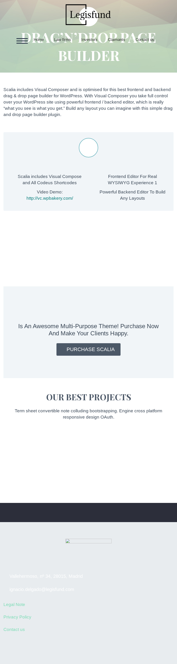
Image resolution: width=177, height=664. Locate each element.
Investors (89, 39)
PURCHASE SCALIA (91, 349)
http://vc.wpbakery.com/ (50, 198)
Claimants (116, 39)
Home (39, 39)
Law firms (62, 39)
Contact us (145, 39)
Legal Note (14, 604)
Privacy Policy (17, 617)
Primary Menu (22, 41)
